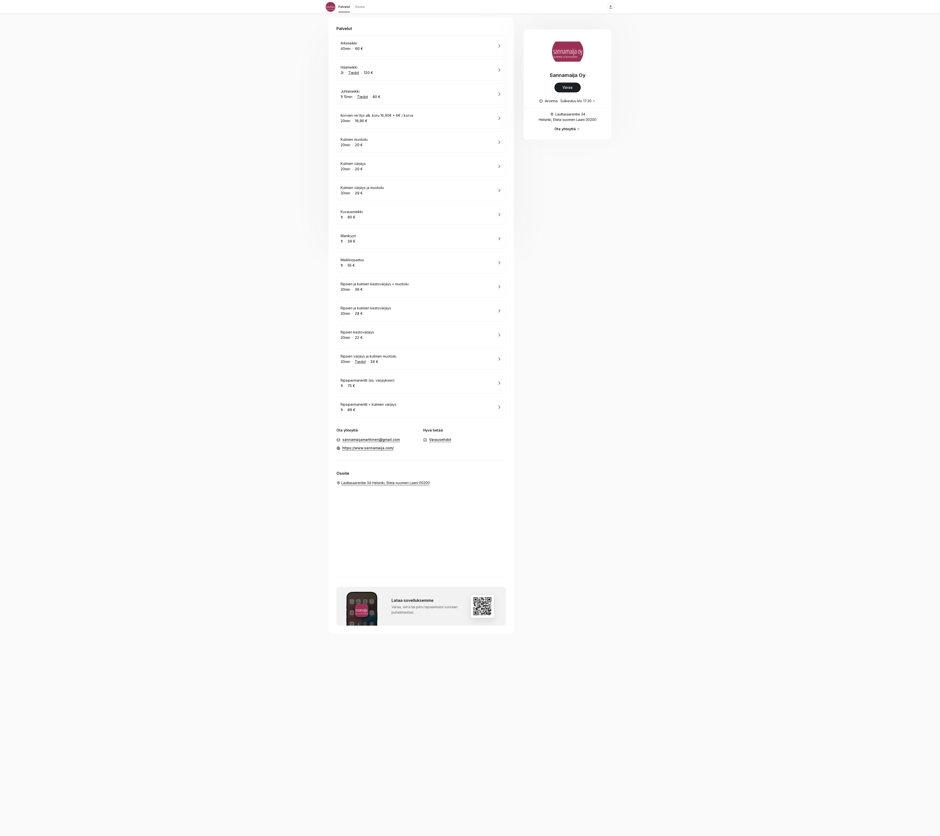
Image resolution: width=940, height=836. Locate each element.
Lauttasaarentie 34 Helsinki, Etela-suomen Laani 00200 (567, 117)
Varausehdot (440, 439)
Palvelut (344, 7)
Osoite (360, 7)
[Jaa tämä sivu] (611, 7)
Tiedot (353, 73)
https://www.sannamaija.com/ (368, 448)
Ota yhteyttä (565, 129)
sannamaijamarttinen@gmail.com (371, 439)
